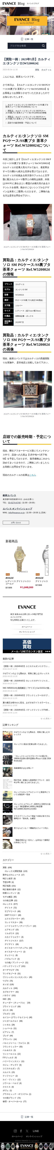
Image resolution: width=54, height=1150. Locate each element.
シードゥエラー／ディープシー (19, 926)
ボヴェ (7, 1090)
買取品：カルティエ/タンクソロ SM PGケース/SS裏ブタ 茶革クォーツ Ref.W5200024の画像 (25, 118)
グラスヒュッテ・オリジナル (17, 1094)
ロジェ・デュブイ (12, 1065)
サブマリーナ (11, 911)
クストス (8, 1087)
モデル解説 (10, 897)
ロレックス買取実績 (15, 871)
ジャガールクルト (12, 1021)
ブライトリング (11, 1006)
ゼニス (8, 1010)
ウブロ (8, 981)
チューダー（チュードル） (16, 1003)
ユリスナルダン (11, 1068)
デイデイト (11, 944)
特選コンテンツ (11, 893)
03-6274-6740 (14, 503)
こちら (32, 475)
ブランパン (10, 1039)
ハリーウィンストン (13, 1061)
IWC (7, 999)
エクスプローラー (13, 919)
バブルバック (11, 959)
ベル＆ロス (9, 1050)
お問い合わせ (16, 523)
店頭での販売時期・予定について (21, 123)
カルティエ (46, 70)
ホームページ (27, 627)
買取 (37, 70)
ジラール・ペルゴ (12, 1083)
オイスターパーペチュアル (17, 948)
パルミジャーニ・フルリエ (16, 1043)
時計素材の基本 (11, 889)
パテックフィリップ (14, 966)
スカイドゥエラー (13, 937)
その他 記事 (10, 900)
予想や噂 (8, 882)
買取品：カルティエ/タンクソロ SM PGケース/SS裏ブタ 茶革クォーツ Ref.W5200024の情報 (25, 112)
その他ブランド (11, 1098)
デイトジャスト (13, 940)
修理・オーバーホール (14, 1101)
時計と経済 (9, 878)
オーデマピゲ (11, 970)
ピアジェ (8, 1032)
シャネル (9, 1025)
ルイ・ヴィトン (11, 1079)
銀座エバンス (9, 495)
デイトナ (10, 908)
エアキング (11, 929)
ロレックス (10, 904)
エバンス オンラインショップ (17, 509)
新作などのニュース (13, 875)
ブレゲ (8, 1035)
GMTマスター (12, 915)
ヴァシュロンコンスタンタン (17, 977)
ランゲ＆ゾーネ (11, 973)
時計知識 (9, 886)
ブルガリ (9, 1014)
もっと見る (45, 718)
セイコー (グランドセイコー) (17, 1017)
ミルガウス (11, 933)
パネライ (9, 995)
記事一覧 (29, 39)
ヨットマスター (12, 922)
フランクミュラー (12, 1047)
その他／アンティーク (15, 962)
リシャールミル (11, 1054)
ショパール (9, 1028)
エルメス (9, 1072)
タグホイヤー (11, 992)
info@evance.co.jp (16, 512)
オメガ (8, 984)
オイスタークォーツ (14, 951)
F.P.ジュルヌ (10, 1057)
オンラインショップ (27, 632)
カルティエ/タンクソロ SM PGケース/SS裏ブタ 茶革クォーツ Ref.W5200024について (26, 106)
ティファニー (10, 1076)
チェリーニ (10, 955)
